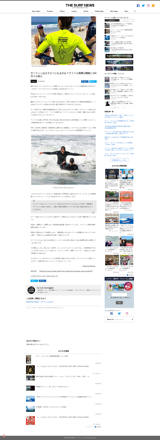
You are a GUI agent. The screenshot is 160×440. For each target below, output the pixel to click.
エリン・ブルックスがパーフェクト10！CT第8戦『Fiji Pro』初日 (119, 154)
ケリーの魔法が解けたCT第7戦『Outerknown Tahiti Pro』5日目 (122, 43)
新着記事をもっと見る (119, 160)
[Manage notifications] (4, 435)
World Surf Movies (89, 266)
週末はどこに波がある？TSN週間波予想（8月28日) (119, 138)
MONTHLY (112, 20)
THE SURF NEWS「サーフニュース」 (75, 438)
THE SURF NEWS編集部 (44, 288)
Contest (74, 11)
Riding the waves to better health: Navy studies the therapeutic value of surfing (65, 271)
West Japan (114, 11)
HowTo (86, 11)
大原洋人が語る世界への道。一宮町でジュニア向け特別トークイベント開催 (119, 116)
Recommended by (91, 426)
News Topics (36, 11)
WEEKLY (126, 20)
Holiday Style (99, 11)
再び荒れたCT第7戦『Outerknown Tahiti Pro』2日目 (122, 49)
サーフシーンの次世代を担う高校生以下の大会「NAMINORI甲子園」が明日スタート (119, 132)
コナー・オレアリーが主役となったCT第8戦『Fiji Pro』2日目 (118, 143)
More (126, 11)
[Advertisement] (63, 324)
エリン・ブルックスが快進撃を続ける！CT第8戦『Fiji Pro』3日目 (119, 121)
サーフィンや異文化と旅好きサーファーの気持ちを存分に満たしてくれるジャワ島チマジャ (119, 149)
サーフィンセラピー (48, 302)
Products (50, 11)
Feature (62, 11)
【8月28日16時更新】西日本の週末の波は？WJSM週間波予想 (118, 127)
